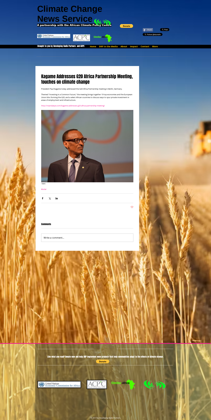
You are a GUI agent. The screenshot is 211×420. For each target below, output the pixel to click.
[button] (126, 26)
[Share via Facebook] (42, 198)
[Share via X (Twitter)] (49, 198)
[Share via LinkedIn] (56, 198)
